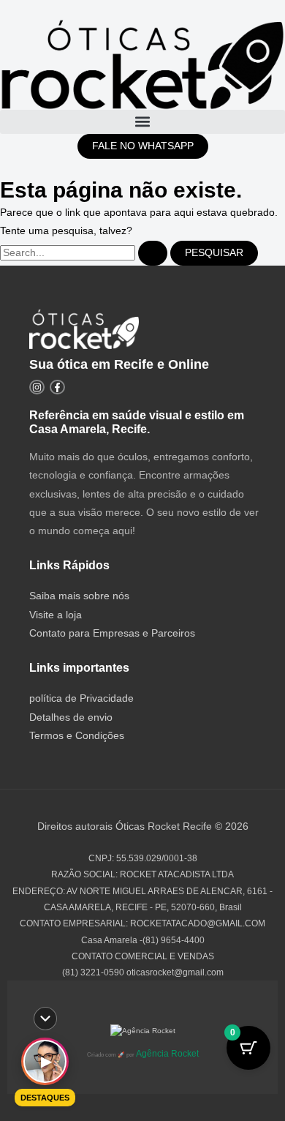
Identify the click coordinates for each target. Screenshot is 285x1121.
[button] (142, 122)
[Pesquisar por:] (85, 252)
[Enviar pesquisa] (152, 253)
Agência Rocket (167, 1054)
